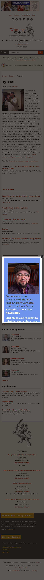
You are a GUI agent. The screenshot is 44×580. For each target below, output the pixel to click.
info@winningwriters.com (21, 321)
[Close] (42, 256)
